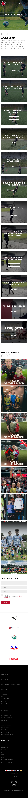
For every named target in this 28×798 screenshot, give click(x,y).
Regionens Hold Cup (5, 732)
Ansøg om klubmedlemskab (7, 687)
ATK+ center (4, 712)
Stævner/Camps (6, 725)
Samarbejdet (5, 745)
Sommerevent (4, 676)
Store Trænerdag (5, 698)
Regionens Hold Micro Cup (7, 734)
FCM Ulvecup (4, 729)
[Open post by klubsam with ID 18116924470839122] (14, 560)
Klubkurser (3, 700)
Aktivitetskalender (5, 736)
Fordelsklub (5, 740)
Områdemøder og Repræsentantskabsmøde (10, 684)
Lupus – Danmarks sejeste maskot (8, 686)
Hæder (2, 754)
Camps (2, 731)
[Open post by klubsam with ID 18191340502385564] (14, 372)
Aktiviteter (3, 749)
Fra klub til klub (4, 689)
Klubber (4, 671)
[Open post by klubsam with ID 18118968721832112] (14, 534)
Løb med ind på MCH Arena (7, 681)
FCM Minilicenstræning (6, 717)
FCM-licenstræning (5, 713)
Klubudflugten (4, 679)
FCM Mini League (5, 727)
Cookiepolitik (14, 776)
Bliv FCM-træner (5, 703)
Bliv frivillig (3, 757)
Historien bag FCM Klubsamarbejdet (9, 750)
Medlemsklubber (4, 747)
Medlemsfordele (4, 674)
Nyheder (3, 761)
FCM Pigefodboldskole (6, 718)
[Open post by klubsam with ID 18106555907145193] (14, 426)
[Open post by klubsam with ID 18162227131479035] (14, 480)
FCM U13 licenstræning (6, 715)
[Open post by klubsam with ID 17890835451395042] (14, 507)
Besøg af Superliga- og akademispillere (9, 677)
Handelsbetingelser (14, 773)
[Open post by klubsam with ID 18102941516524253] (14, 453)
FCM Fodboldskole (5, 710)
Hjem (2, 7)
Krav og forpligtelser (5, 752)
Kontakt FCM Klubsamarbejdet (8, 756)
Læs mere (14, 215)
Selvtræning (4, 720)
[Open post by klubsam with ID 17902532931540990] (14, 399)
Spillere (4, 708)
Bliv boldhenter (4, 682)
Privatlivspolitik (14, 775)
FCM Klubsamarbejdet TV (6, 762)
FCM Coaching (4, 696)
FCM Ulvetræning (5, 701)
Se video (14, 70)
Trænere (4, 694)
